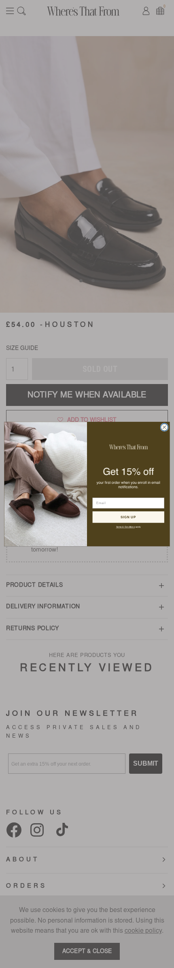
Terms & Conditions (125, 527)
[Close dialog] (164, 427)
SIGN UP (128, 517)
